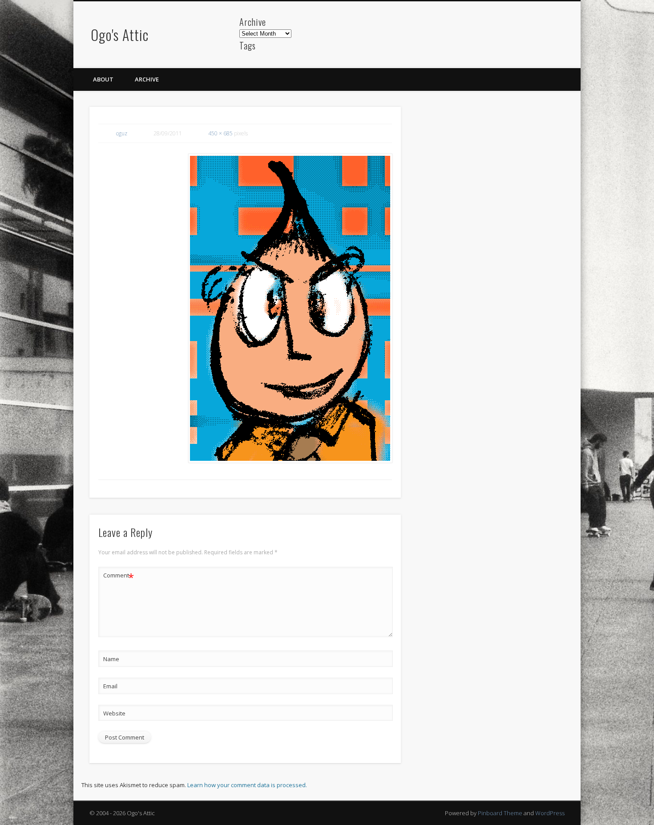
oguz (121, 133)
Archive (147, 79)
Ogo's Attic (120, 34)
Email (110, 686)
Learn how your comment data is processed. (247, 785)
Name (111, 659)
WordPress (550, 813)
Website (114, 713)
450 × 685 (220, 133)
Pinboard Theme (500, 813)
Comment (118, 576)
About (103, 79)
